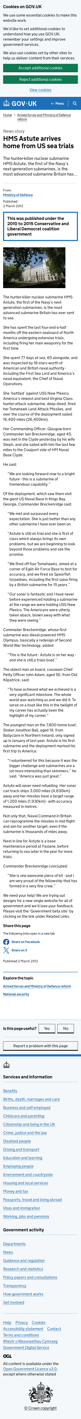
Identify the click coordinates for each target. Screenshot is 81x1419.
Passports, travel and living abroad (32, 1199)
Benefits (10, 1090)
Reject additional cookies (40, 79)
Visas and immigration (21, 1208)
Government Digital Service (26, 1347)
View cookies (40, 90)
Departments (14, 1243)
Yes (49, 1028)
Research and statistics (23, 1268)
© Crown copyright (40, 1408)
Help (7, 1322)
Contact (54, 1328)
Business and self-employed (26, 1107)
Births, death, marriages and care (31, 1099)
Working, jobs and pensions (26, 1216)
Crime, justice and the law (25, 1132)
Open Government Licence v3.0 (30, 1368)
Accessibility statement (23, 1328)
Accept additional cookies (40, 67)
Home (7, 115)
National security (16, 994)
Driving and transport (21, 1149)
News (8, 1252)
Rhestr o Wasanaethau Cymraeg (30, 1341)
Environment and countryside (28, 1174)
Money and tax (15, 1191)
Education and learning (22, 1157)
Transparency (14, 1285)
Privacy (21, 1322)
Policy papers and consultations (30, 1277)
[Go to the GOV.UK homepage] (20, 103)
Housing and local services (25, 1182)
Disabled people (17, 1141)
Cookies (38, 1322)
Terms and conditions (21, 1335)
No (68, 1028)
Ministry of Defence (18, 195)
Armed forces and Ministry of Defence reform (37, 986)
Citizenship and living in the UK (29, 1124)
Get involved (13, 1302)
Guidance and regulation (24, 1260)
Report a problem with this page (40, 1045)
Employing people (18, 1166)
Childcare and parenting (23, 1116)
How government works (23, 1294)
